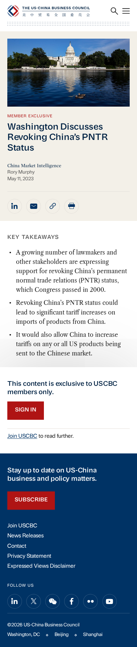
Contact (16, 546)
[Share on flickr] (90, 601)
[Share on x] (33, 601)
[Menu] (126, 11)
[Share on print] (71, 206)
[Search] (114, 11)
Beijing (61, 634)
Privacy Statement (29, 556)
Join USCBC (22, 436)
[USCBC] (48, 11)
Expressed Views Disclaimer (41, 566)
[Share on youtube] (109, 601)
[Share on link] (52, 206)
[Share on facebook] (71, 601)
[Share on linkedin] (14, 206)
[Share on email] (33, 206)
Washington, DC (23, 634)
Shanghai (92, 634)
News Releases (25, 536)
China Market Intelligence (34, 165)
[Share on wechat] (52, 601)
